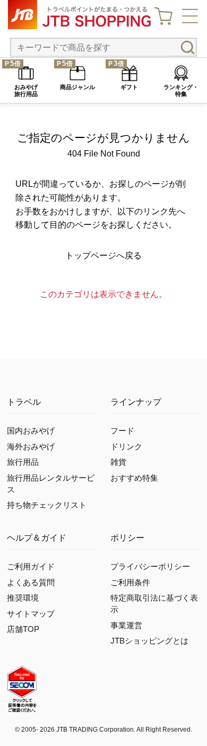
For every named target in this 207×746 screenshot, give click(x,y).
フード (122, 431)
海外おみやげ (31, 447)
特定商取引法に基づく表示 (154, 604)
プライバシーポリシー (150, 566)
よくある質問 (31, 582)
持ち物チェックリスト (47, 505)
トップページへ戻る (103, 255)
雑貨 (118, 462)
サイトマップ (31, 614)
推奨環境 (23, 598)
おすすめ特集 (134, 478)
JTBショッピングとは (149, 641)
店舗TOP (23, 629)
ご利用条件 (130, 582)
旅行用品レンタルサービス (50, 484)
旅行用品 (23, 462)
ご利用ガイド (31, 566)
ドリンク (126, 447)
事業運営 (126, 625)
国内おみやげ (31, 431)
